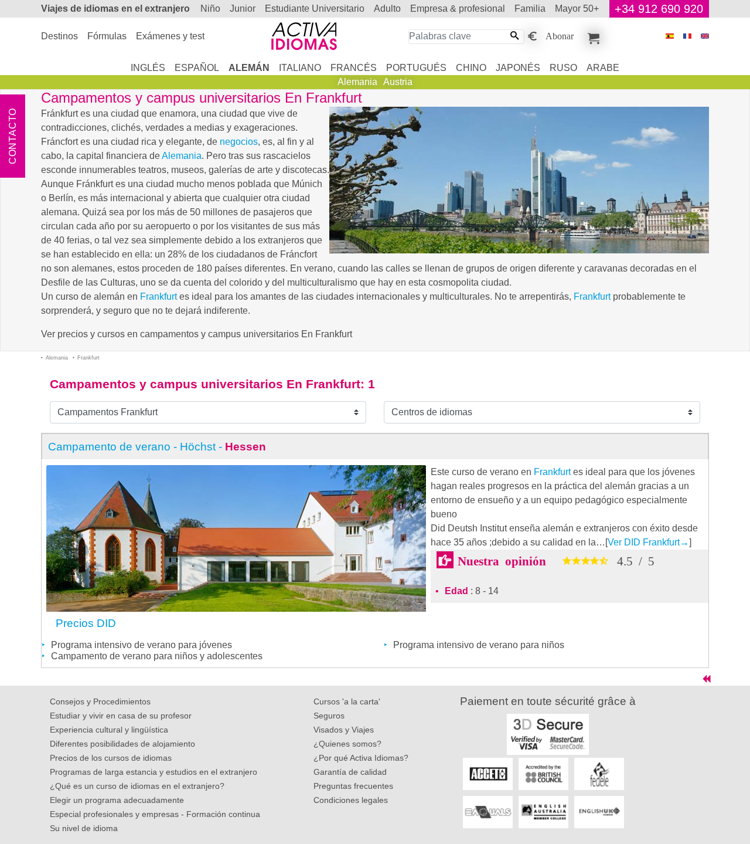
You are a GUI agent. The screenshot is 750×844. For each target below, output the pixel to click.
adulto (387, 8)
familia (530, 8)
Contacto (13, 136)
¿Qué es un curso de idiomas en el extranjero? (137, 786)
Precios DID (86, 623)
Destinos (59, 36)
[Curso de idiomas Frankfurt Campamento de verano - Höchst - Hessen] (236, 538)
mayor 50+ (577, 8)
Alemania (357, 82)
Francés (353, 68)
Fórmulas (107, 36)
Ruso (563, 68)
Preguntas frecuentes (353, 786)
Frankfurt (158, 296)
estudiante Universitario (314, 8)
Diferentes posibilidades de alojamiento (122, 743)
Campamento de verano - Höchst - (157, 446)
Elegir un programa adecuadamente (117, 800)
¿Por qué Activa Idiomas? (360, 757)
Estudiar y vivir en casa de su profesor (121, 715)
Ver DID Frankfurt (648, 542)
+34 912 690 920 (659, 8)
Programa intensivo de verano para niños (478, 645)
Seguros (329, 715)
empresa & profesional (457, 8)
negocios (239, 142)
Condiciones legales (350, 800)
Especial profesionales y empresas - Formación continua (155, 814)
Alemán (249, 68)
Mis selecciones (592, 36)
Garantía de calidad (350, 772)
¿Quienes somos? (347, 743)
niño (210, 8)
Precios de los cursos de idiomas (111, 757)
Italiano (300, 68)
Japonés (518, 68)
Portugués (416, 68)
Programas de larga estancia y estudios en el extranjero (153, 772)
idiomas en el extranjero (115, 8)
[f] (687, 36)
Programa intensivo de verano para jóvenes (141, 645)
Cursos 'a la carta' (346, 701)
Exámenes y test (170, 36)
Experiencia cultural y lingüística (109, 729)
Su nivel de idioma (84, 828)
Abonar (560, 35)
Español (197, 68)
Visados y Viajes (343, 729)
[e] (705, 36)
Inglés (148, 68)
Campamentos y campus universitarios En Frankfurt (205, 384)
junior (242, 8)
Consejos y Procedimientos (100, 701)
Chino (471, 68)
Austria (397, 82)
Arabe (603, 68)
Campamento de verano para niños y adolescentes (156, 656)
